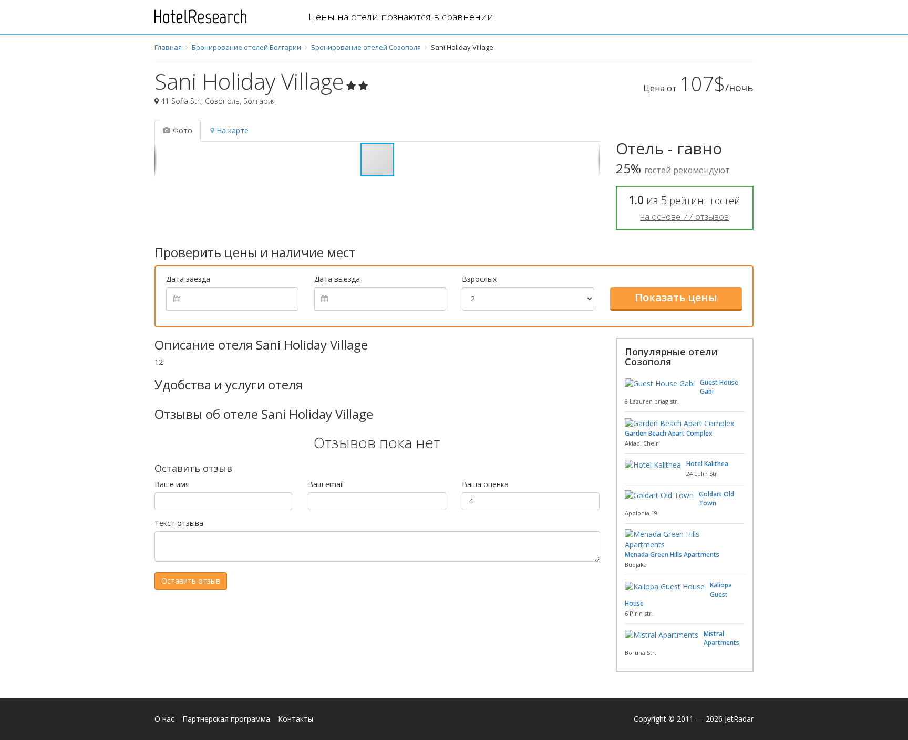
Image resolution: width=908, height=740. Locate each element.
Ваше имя (172, 484)
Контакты (295, 719)
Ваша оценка (485, 484)
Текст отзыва (178, 523)
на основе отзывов (684, 216)
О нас (164, 719)
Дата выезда (337, 279)
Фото (182, 130)
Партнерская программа (226, 719)
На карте (232, 130)
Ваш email (326, 484)
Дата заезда (188, 279)
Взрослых (479, 279)
